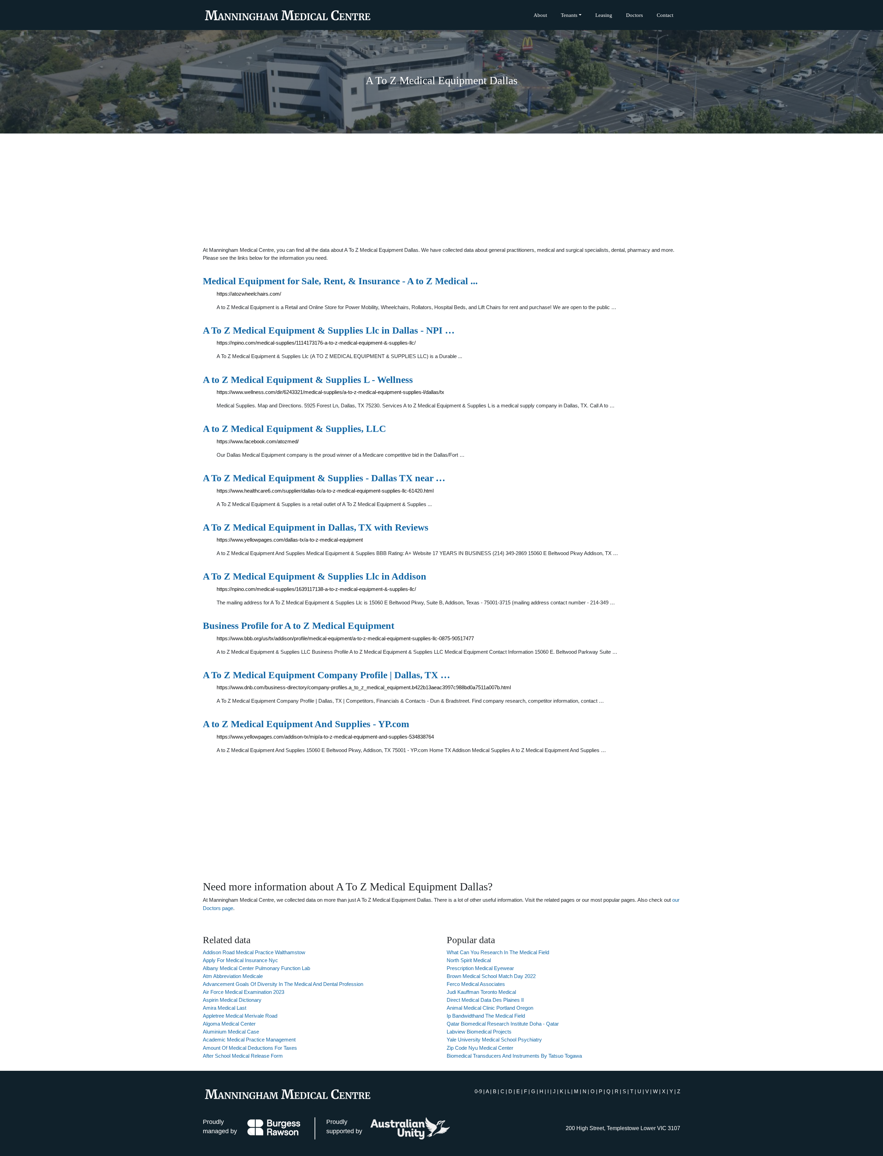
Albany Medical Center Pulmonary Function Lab (256, 968)
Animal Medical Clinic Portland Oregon (490, 1008)
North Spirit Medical (469, 960)
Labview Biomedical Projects (479, 1032)
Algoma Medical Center (229, 1024)
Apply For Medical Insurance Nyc (240, 960)
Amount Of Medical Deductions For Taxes (250, 1048)
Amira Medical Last (224, 1008)
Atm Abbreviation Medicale (233, 976)
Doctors (634, 15)
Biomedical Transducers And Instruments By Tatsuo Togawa (514, 1056)
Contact (665, 15)
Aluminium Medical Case (231, 1032)
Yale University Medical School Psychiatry (494, 1040)
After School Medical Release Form (243, 1056)
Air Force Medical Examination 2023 (243, 992)
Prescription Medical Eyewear (480, 968)
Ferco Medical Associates (476, 984)
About (540, 15)
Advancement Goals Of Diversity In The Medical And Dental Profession (283, 984)
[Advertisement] (441, 189)
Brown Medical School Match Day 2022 (491, 976)
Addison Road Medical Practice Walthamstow (254, 952)
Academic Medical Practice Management (249, 1040)
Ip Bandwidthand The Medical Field (486, 1016)
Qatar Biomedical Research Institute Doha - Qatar (503, 1024)
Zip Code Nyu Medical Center (480, 1048)
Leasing (603, 15)
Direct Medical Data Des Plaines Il (485, 1000)
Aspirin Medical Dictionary (232, 1000)
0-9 (478, 1091)
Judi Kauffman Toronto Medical (481, 992)
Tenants (569, 15)
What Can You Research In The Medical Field (498, 952)
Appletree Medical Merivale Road (240, 1016)
